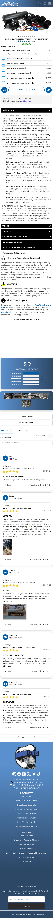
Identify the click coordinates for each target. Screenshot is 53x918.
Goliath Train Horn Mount (26, 826)
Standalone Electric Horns (26, 809)
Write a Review (27, 416)
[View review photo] (7, 547)
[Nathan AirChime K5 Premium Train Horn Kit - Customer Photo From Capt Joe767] (44, 396)
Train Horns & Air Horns (26, 800)
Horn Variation (8, 46)
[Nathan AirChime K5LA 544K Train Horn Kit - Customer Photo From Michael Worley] (26, 396)
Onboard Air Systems (26, 813)
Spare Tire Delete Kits (26, 822)
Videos (5, 226)
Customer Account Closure (26, 840)
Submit (26, 906)
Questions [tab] (20, 430)
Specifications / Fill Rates (14, 237)
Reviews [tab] (4, 430)
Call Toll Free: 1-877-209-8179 (27, 779)
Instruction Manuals (26, 818)
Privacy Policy (26, 848)
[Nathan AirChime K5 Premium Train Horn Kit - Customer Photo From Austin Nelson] (17, 396)
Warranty (26, 861)
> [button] (34, 736)
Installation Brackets (26, 805)
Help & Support (27, 836)
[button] (44, 485)
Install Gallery (7, 312)
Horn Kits (26, 796)
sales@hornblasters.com (28, 788)
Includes (6, 231)
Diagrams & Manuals (12, 242)
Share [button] (9, 485)
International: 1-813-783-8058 (28, 782)
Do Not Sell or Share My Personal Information (26, 853)
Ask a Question (27, 422)
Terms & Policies (26, 844)
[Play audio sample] (4, 90)
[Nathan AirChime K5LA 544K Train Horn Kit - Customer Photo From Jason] (8, 396)
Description (8, 110)
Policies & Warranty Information (18, 248)
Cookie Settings (26, 857)
